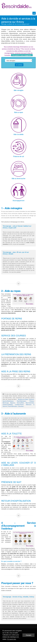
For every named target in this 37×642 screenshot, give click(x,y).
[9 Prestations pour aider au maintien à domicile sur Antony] (23, 443)
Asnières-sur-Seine (23, 399)
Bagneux (12, 403)
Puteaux (32, 401)
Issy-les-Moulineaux (8, 401)
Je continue (19, 65)
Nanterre (31, 399)
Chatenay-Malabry (8, 404)
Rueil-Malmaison (21, 401)
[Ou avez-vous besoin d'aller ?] (23, 539)
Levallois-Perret (19, 404)
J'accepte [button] (28, 635)
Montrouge (6, 403)
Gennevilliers (20, 403)
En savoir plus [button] (11, 639)
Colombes (20, 406)
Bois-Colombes (30, 403)
